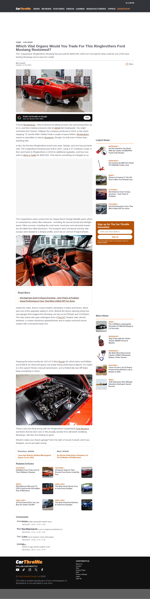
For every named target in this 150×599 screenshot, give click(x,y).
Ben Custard (20, 63)
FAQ (77, 568)
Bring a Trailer (29, 155)
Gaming (80, 9)
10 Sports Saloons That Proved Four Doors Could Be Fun (67, 472)
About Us (79, 564)
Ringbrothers (29, 125)
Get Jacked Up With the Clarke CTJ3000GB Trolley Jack (121, 164)
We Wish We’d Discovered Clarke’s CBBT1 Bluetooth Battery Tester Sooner (119, 355)
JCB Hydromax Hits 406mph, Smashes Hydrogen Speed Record (121, 384)
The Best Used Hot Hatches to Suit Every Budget (66, 504)
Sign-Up (78, 578)
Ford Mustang (82, 428)
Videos (70, 9)
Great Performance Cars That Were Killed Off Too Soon (47, 301)
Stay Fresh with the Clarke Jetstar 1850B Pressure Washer (119, 341)
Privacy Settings (81, 574)
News (36, 9)
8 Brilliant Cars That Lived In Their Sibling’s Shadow (27, 471)
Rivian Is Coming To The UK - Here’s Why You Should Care (121, 178)
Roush (62, 361)
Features (58, 9)
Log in (131, 3)
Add (87, 118)
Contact (78, 566)
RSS (77, 572)
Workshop (123, 9)
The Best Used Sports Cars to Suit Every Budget (66, 487)
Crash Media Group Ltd (29, 576)
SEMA (57, 128)
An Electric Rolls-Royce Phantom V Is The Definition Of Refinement (72, 456)
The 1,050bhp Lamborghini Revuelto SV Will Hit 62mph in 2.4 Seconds (121, 326)
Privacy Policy (102, 242)
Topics (112, 9)
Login (78, 576)
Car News (28, 42)
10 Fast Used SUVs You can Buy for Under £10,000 (27, 504)
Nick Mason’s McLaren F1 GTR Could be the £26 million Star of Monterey (28, 488)
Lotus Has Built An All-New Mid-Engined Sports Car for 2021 (34, 456)
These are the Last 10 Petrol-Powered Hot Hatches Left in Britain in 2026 (120, 370)
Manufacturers (96, 9)
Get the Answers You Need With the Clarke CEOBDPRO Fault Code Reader (120, 151)
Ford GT (61, 317)
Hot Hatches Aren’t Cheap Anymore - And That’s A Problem (49, 298)
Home (18, 42)
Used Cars (59, 484)
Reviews (46, 9)
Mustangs (49, 137)
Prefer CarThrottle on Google (35, 116)
